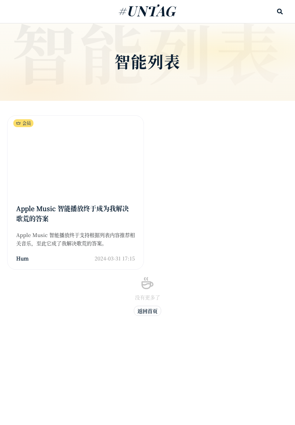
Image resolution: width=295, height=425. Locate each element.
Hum (22, 258)
